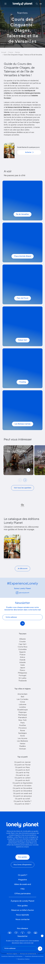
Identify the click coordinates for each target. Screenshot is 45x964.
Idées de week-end (22, 884)
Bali (22, 697)
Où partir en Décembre (22, 791)
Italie (22, 665)
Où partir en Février (22, 765)
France (10, 52)
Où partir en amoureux (22, 796)
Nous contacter (23, 919)
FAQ (22, 889)
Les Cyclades (22, 699)
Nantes (22, 13)
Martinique (22, 715)
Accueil (3, 52)
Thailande (22, 681)
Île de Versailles (22, 214)
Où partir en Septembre (22, 783)
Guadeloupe (22, 710)
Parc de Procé (22, 298)
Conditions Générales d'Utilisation (12, 956)
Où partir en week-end (22, 793)
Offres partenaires (22, 894)
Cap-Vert (22, 644)
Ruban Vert (22, 340)
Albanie (22, 639)
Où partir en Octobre (22, 786)
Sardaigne (22, 733)
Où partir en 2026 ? (23, 804)
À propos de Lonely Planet (22, 901)
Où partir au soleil (22, 799)
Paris (22, 723)
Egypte (22, 652)
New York (22, 720)
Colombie (22, 649)
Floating (22, 382)
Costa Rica (22, 647)
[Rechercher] (37, 4)
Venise (22, 744)
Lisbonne (22, 704)
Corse (22, 702)
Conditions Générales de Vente (34, 956)
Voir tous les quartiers (22, 488)
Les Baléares (22, 741)
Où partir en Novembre (22, 788)
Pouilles (22, 725)
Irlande (22, 660)
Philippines (22, 673)
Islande (22, 662)
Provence (22, 728)
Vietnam (22, 749)
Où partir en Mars (22, 767)
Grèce (22, 657)
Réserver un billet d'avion (22, 910)
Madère (22, 746)
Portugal (22, 675)
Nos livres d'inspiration (23, 865)
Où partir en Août (22, 780)
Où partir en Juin (22, 775)
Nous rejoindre (22, 915)
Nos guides (22, 857)
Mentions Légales (12, 953)
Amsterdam (22, 694)
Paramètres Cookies (24, 959)
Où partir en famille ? (22, 801)
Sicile (22, 736)
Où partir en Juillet (22, 778)
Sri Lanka (22, 678)
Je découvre (22, 568)
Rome (22, 731)
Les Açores (22, 738)
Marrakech (22, 717)
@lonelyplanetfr (24, 592)
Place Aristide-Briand (22, 256)
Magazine (22, 880)
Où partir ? (22, 875)
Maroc (22, 670)
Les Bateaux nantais (23, 424)
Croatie (22, 642)
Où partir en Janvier (22, 762)
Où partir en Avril (22, 770)
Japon (22, 668)
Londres (22, 707)
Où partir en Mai (22, 773)
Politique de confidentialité (28, 953)
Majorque (22, 712)
